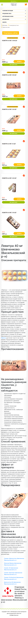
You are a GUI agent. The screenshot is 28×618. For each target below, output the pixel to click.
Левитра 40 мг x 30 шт (9, 109)
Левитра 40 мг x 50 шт (9, 75)
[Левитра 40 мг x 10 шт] (13, 222)
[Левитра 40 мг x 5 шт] (13, 153)
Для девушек (5, 19)
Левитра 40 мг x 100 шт (9, 40)
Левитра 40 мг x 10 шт (9, 212)
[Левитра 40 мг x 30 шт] (13, 119)
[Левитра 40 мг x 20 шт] (13, 188)
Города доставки (6, 27)
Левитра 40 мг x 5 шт (9, 144)
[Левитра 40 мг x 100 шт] (13, 50)
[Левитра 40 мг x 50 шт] (13, 84)
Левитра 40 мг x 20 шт (9, 178)
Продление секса (6, 13)
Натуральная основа (7, 16)
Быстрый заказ (13, 64)
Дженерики (4, 25)
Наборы (4, 22)
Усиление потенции (7, 10)
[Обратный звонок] (24, 38)
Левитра (3, 338)
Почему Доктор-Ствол (14, 25)
